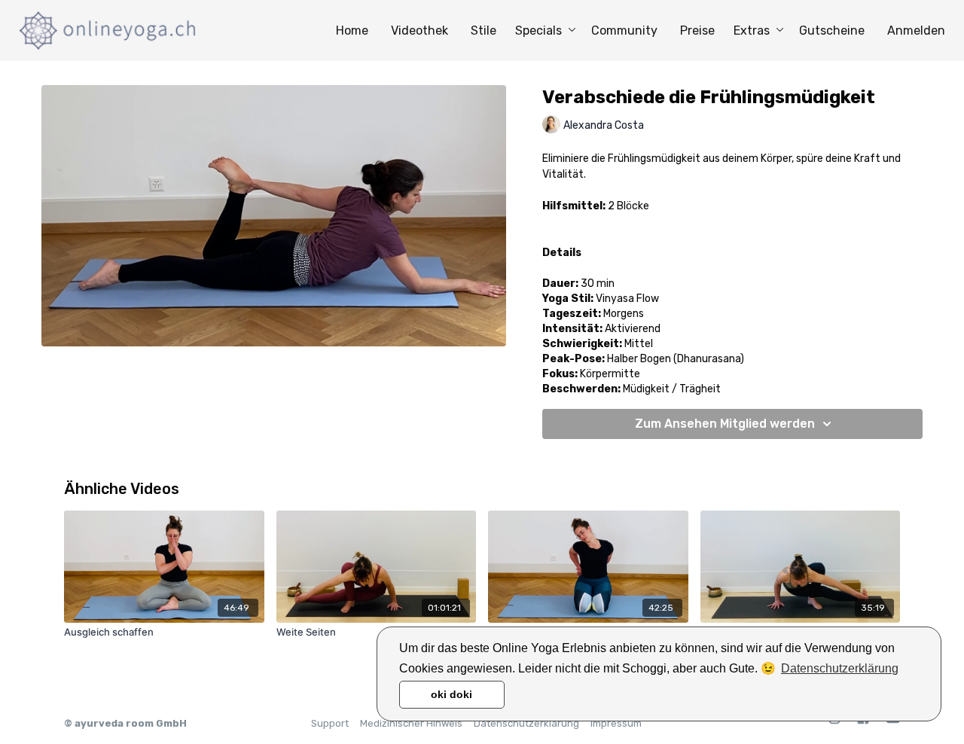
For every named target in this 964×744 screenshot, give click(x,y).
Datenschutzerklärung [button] (839, 668)
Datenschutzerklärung (526, 723)
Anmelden (916, 30)
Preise (697, 30)
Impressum (616, 723)
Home (352, 30)
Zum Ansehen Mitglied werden (725, 423)
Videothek (419, 30)
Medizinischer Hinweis (411, 723)
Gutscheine (832, 30)
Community (624, 30)
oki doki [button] (451, 694)
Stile (483, 30)
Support (330, 723)
